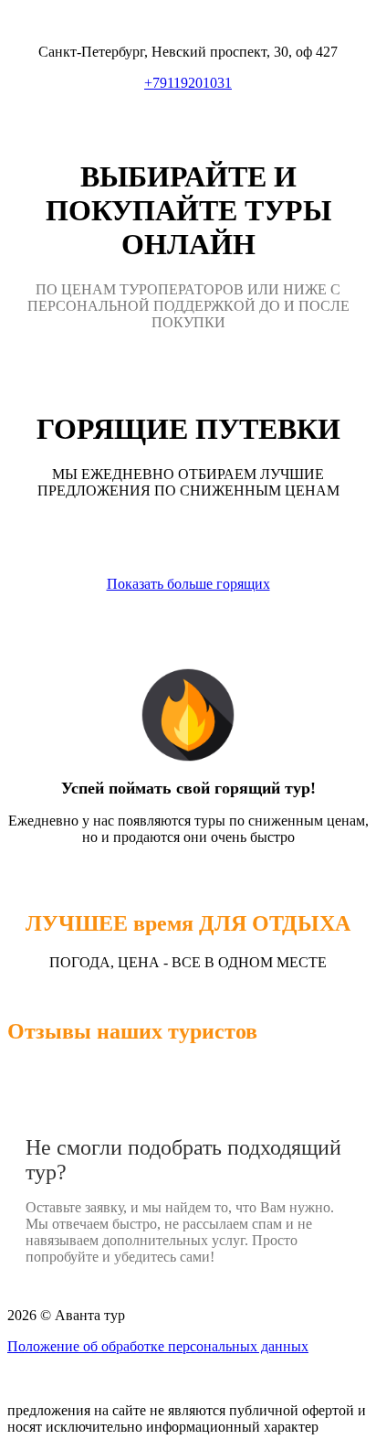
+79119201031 (188, 83)
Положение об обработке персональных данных (157, 1346)
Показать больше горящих (188, 584)
